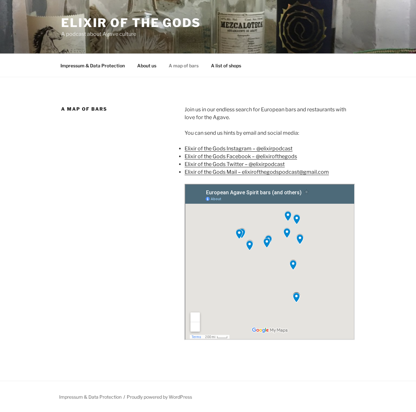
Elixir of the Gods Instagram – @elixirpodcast (238, 148)
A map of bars (184, 65)
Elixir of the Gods (131, 23)
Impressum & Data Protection (92, 65)
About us (146, 65)
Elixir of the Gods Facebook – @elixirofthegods (241, 156)
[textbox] (270, 160)
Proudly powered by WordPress (159, 397)
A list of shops (226, 65)
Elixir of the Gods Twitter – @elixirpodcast (235, 164)
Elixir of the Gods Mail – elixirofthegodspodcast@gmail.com (257, 172)
